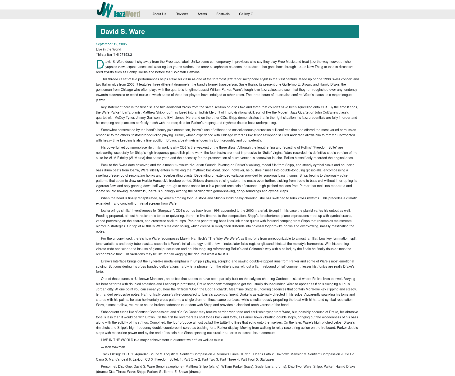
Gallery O (246, 13)
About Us (159, 13)
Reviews (182, 13)
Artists (202, 13)
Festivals (223, 13)
